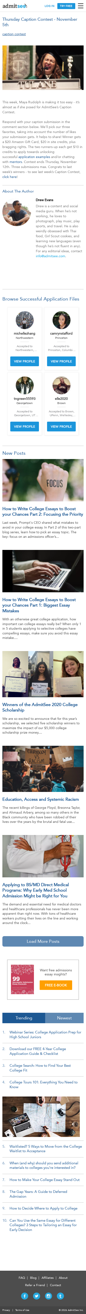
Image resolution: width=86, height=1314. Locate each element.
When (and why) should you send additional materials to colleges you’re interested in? (44, 1165)
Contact (55, 1285)
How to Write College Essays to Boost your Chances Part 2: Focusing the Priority (42, 511)
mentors (16, 162)
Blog (33, 1277)
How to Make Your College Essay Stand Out (45, 1180)
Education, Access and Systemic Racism (40, 799)
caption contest (14, 34)
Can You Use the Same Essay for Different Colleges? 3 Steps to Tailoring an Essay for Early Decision (43, 1225)
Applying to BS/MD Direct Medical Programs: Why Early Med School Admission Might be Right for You (35, 890)
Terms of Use (22, 1310)
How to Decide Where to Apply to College (43, 1208)
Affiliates (48, 1277)
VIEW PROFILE (24, 361)
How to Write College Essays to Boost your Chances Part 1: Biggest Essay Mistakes (39, 605)
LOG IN (49, 6)
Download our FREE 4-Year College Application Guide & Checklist (38, 1051)
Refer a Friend (35, 1285)
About (63, 1277)
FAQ (22, 1277)
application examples (34, 157)
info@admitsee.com (50, 256)
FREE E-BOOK (56, 985)
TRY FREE (66, 6)
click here (9, 177)
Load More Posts (43, 941)
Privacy (6, 1310)
